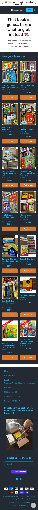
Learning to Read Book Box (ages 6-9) (10, 86)
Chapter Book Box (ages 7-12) (27, 86)
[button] (2, 10)
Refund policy (16, 499)
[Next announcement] (35, 3)
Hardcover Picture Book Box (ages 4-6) (10, 260)
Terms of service (14, 502)
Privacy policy (26, 499)
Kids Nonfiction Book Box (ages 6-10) (9, 303)
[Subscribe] (31, 463)
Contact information (20, 505)
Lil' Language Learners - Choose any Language (27, 341)
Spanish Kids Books (28, 259)
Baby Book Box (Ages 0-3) (7, 128)
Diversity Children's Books (27, 296)
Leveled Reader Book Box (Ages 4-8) (9, 217)
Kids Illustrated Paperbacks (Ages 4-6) (9, 173)
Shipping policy (26, 502)
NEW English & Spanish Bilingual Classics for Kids (8, 345)
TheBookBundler (13, 496)
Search (29, 10)
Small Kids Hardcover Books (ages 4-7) (27, 129)
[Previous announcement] (2, 3)
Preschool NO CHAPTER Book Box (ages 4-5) (28, 173)
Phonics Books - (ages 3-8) (26, 216)
